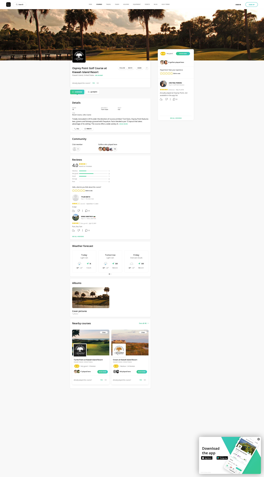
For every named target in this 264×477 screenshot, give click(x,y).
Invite (130, 68)
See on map (99, 75)
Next (193, 97)
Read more (123, 124)
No (98, 83)
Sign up (252, 5)
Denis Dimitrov (87, 216)
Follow (122, 68)
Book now (102, 372)
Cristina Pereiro (175, 83)
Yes (93, 83)
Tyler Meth (85, 197)
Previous (158, 97)
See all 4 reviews (78, 236)
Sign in (238, 5)
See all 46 (142, 323)
